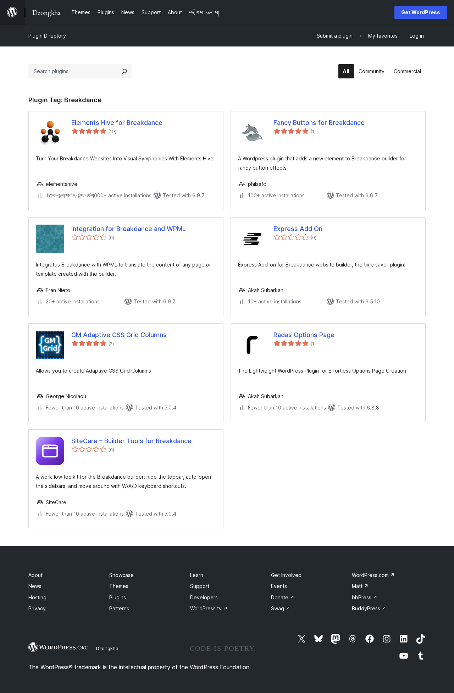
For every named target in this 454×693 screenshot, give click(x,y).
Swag (280, 608)
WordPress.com (373, 575)
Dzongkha (107, 648)
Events (279, 586)
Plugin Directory (47, 36)
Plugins (117, 597)
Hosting (37, 597)
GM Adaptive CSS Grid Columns (119, 335)
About (35, 575)
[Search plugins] (124, 71)
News (34, 586)
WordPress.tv (209, 608)
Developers (204, 597)
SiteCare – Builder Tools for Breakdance (131, 441)
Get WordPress (420, 12)
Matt (360, 586)
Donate (282, 597)
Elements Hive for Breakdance (116, 122)
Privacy (37, 608)
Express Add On (297, 228)
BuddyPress (369, 608)
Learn (196, 575)
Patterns (119, 608)
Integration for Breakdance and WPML (128, 228)
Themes (118, 586)
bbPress (364, 597)
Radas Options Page (303, 335)
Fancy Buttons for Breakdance (319, 122)
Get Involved (286, 575)
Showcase (121, 575)
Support (199, 586)
